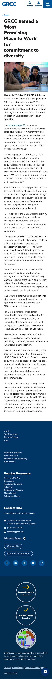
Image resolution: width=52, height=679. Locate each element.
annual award (15, 125)
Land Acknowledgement (36, 668)
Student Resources (13, 453)
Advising (8, 487)
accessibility (42, 653)
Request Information (18, 553)
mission (16, 659)
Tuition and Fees (12, 496)
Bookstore (9, 481)
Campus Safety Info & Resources (26, 593)
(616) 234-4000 (15, 528)
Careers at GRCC (12, 478)
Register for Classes (13, 490)
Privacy (7, 668)
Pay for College (11, 437)
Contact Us (13, 546)
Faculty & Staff (11, 456)
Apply (7, 431)
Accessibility (17, 668)
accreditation (30, 659)
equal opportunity (24, 656)
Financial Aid (10, 493)
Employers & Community (15, 459)
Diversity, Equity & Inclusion (26, 616)
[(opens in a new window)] (7, 563)
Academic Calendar (13, 484)
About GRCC (10, 462)
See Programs (10, 434)
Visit (6, 440)
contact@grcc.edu (15, 532)
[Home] (13, 4)
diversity (8, 656)
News (6, 15)
